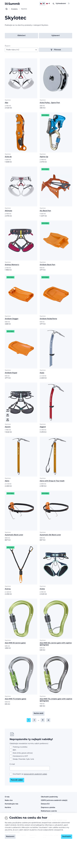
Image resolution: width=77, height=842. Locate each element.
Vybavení (55, 35)
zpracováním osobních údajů (35, 774)
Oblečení (21, 35)
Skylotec (8, 100)
